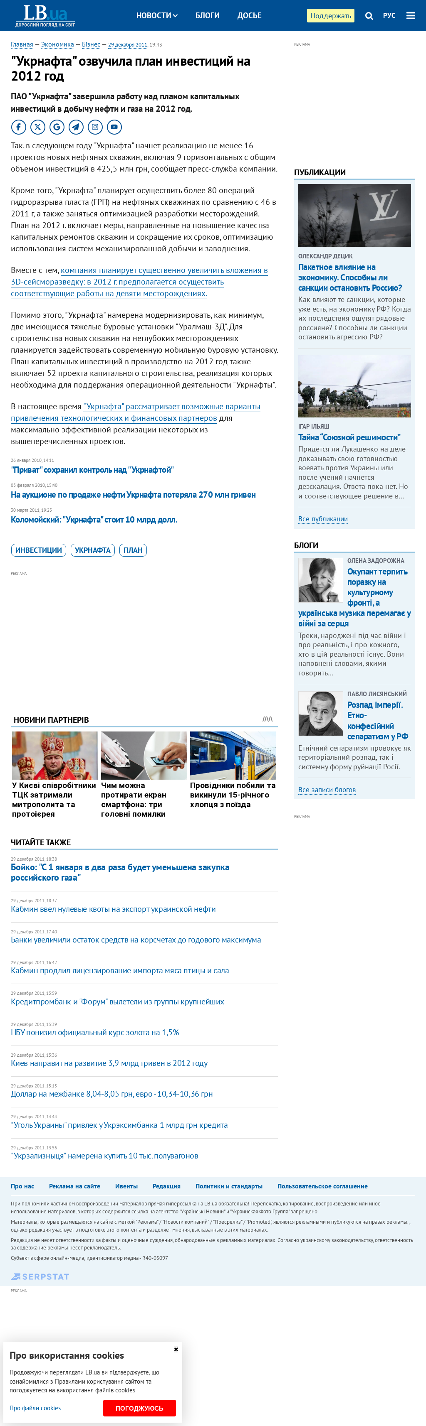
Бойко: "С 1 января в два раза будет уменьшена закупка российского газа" (120, 872)
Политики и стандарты (229, 1186)
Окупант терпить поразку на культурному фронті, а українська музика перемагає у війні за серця (354, 597)
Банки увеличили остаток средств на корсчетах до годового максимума (136, 939)
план (133, 550)
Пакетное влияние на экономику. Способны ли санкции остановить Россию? (350, 277)
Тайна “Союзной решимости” (349, 437)
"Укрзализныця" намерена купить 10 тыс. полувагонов (104, 1155)
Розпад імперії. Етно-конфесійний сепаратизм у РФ (378, 720)
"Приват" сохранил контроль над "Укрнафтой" (92, 469)
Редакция (167, 1186)
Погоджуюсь (139, 1408)
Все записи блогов (327, 789)
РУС (389, 15)
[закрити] (176, 1349)
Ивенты (126, 1186)
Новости (153, 15)
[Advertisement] (144, 637)
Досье (250, 15)
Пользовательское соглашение (322, 1186)
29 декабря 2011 (127, 44)
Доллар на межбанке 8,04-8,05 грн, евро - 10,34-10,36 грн (112, 1093)
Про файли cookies (35, 1408)
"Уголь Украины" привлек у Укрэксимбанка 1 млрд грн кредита (119, 1124)
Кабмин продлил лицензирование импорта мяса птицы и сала (120, 970)
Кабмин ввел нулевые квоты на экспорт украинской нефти (113, 908)
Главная (22, 44)
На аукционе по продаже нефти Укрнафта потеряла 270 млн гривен (133, 494)
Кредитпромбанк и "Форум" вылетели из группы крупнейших (117, 1001)
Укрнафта (93, 550)
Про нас (22, 1186)
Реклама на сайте (74, 1186)
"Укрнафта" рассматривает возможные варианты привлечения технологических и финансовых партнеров (135, 412)
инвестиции (38, 550)
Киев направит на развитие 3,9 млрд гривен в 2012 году (109, 1063)
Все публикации (323, 518)
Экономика (57, 44)
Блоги (208, 15)
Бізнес (91, 44)
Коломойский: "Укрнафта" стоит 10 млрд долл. (94, 519)
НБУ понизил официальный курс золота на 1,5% (95, 1032)
